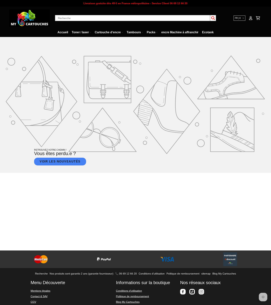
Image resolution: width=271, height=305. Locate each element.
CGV (33, 301)
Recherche (41, 273)
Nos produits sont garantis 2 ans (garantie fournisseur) (81, 273)
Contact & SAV (39, 296)
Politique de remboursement (182, 273)
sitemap (206, 273)
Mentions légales (40, 290)
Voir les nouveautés (60, 161)
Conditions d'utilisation (152, 273)
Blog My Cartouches (224, 273)
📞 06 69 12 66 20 (126, 273)
